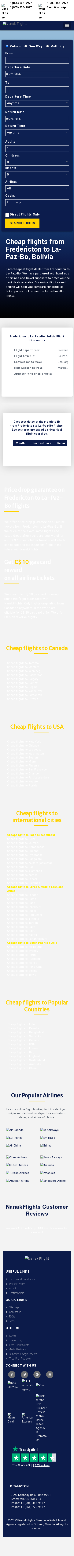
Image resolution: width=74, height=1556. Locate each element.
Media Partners (16, 1349)
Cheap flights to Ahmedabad (26, 846)
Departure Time (18, 96)
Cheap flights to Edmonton (24, 695)
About (11, 1288)
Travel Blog (14, 1340)
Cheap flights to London (22, 894)
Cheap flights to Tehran (22, 922)
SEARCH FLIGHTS (22, 223)
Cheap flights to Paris (21, 902)
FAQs (11, 1316)
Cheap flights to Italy (21, 1052)
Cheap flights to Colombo (23, 882)
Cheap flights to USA (21, 1044)
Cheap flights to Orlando (23, 773)
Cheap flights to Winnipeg (24, 671)
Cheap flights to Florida (22, 785)
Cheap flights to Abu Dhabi (24, 914)
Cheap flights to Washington (25, 753)
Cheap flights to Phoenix (23, 765)
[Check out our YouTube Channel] (49, 1374)
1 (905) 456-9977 (21, 7)
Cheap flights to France (22, 1048)
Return (15, 46)
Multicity (57, 46)
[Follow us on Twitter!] (24, 1374)
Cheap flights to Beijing (22, 970)
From (9, 53)
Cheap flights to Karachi (22, 874)
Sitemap (13, 1307)
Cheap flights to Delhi (21, 838)
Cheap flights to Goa (20, 866)
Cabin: (10, 195)
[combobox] (37, 103)
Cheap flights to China (22, 1068)
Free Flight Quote (18, 1344)
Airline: (11, 182)
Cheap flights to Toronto (23, 663)
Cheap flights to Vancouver (25, 691)
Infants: (11, 168)
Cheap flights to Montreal (23, 667)
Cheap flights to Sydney (22, 950)
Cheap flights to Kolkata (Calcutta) (29, 862)
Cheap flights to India (21, 1024)
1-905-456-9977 (57, 3)
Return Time (15, 126)
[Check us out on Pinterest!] (37, 1374)
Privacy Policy (16, 1283)
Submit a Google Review (22, 1354)
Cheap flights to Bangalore (24, 858)
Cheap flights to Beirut (22, 930)
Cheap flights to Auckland (24, 958)
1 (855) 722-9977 (21, 3)
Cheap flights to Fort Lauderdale (28, 777)
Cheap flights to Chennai (23, 850)
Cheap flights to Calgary (23, 679)
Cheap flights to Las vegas (24, 749)
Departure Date (17, 67)
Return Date (15, 112)
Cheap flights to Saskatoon (25, 675)
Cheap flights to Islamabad (24, 870)
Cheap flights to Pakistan (24, 1028)
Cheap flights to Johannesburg (27, 938)
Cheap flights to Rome (21, 898)
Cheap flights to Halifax (22, 683)
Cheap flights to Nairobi (22, 934)
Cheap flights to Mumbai (23, 842)
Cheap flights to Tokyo (21, 974)
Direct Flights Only (25, 214)
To (7, 82)
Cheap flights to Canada (23, 1040)
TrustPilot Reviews (19, 1358)
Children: (12, 155)
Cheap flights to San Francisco (27, 769)
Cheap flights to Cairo (21, 926)
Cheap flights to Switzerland (26, 1060)
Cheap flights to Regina (22, 687)
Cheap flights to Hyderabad (25, 854)
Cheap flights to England (23, 1056)
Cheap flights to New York (24, 741)
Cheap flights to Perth (21, 954)
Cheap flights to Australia (24, 1064)
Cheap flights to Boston (22, 757)
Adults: (11, 141)
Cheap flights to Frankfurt (24, 906)
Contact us (14, 1311)
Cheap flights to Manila (22, 962)
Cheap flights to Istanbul (23, 918)
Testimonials (15, 1292)
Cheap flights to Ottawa (22, 698)
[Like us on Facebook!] (11, 1374)
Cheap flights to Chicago (23, 745)
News (11, 1335)
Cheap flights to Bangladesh (26, 1032)
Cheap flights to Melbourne (25, 946)
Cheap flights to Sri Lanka (24, 1036)
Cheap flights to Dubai (21, 910)
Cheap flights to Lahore (22, 878)
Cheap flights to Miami (22, 761)
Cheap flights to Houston (23, 781)
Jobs (11, 1321)
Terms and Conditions (21, 1279)
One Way (36, 46)
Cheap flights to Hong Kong (25, 966)
